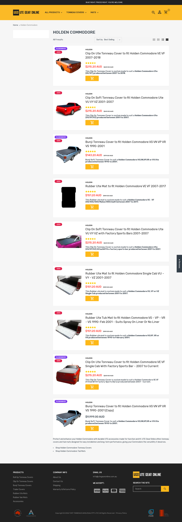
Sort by (99, 40)
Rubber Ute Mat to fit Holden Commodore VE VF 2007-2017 (125, 186)
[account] (159, 12)
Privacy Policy (121, 513)
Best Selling (109, 40)
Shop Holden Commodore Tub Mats (71, 451)
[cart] (165, 13)
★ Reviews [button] (179, 263)
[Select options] (92, 78)
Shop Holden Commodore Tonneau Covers (74, 448)
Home (15, 25)
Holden (88, 50)
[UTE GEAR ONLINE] (26, 12)
